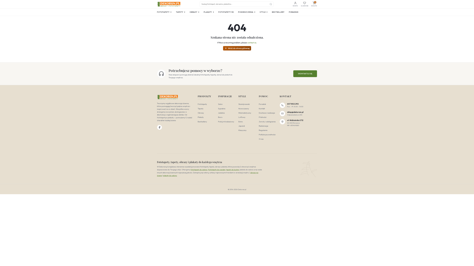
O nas (261, 139)
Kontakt (262, 108)
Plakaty (209, 12)
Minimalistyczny (244, 113)
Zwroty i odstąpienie (267, 121)
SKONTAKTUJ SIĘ (305, 74)
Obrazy (194, 12)
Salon (220, 104)
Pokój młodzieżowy (226, 121)
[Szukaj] (271, 4)
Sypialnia (221, 108)
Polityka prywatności (267, 134)
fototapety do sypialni (216, 170)
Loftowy (241, 117)
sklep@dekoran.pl (295, 112)
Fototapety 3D (226, 12)
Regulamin (263, 130)
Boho (240, 121)
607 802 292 (293, 104)
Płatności (262, 117)
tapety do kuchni (232, 170)
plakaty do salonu (170, 176)
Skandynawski (244, 104)
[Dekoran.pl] (168, 4)
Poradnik (293, 12)
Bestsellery (278, 12)
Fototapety (164, 12)
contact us (251, 42)
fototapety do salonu (199, 170)
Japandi (241, 126)
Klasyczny (242, 130)
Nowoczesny (243, 108)
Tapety (180, 12)
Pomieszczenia (246, 12)
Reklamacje (263, 126)
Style (264, 12)
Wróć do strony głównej (237, 48)
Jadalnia (221, 113)
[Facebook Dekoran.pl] (159, 127)
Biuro (220, 117)
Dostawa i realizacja (267, 113)
